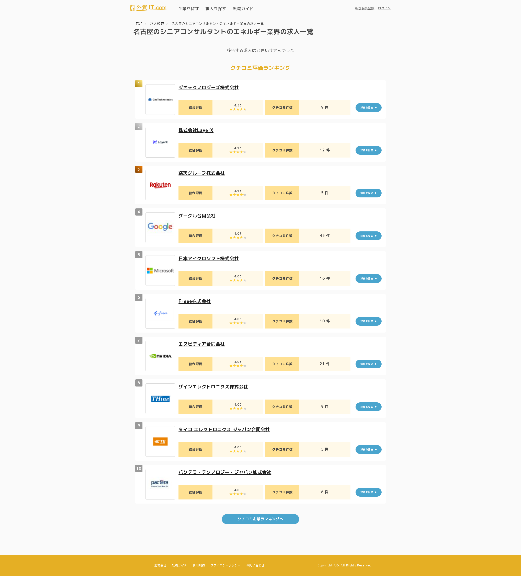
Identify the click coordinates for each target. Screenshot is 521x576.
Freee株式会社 (194, 301)
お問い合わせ (255, 565)
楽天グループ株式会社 (201, 173)
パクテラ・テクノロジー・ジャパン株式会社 (224, 472)
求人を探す (216, 8)
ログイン (384, 8)
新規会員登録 (364, 8)
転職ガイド (243, 8)
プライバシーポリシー (225, 565)
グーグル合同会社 (197, 215)
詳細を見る (366, 107)
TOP (139, 23)
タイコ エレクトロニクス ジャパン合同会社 (224, 429)
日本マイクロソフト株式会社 (208, 258)
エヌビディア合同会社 (201, 344)
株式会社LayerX (195, 130)
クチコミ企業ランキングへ (260, 518)
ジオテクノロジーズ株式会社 (208, 87)
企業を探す (188, 8)
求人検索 (157, 23)
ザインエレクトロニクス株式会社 (213, 386)
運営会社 (160, 565)
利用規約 (199, 565)
